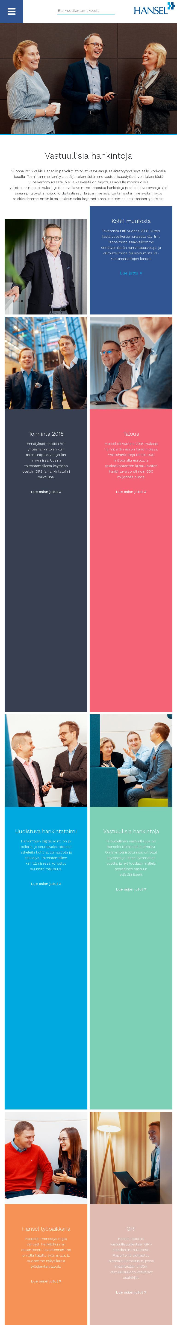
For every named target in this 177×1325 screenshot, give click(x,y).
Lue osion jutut (45, 492)
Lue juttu (130, 273)
